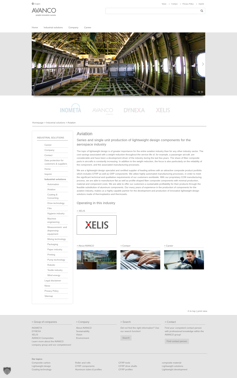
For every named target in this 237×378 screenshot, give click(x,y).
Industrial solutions (55, 122)
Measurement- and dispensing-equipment (57, 230)
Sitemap (48, 296)
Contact (48, 155)
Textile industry (55, 270)
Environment (82, 338)
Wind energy (53, 275)
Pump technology (56, 259)
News (47, 285)
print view (202, 311)
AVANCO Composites (43, 338)
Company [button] (73, 27)
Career (48, 145)
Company (49, 150)
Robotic (51, 265)
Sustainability (82, 331)
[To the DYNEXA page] (135, 106)
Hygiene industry (55, 213)
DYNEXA (36, 331)
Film (49, 208)
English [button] (37, 4)
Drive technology (55, 203)
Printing (51, 254)
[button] (7, 371)
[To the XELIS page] (166, 106)
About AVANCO (84, 328)
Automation (53, 184)
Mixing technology (56, 239)
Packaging (52, 244)
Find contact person (177, 341)
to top (192, 311)
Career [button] (87, 27)
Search (126, 338)
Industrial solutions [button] (53, 27)
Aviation (51, 189)
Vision (79, 334)
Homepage (38, 122)
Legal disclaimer (52, 280)
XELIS (35, 334)
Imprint (48, 174)
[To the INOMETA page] (71, 106)
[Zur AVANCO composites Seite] (103, 106)
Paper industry (54, 249)
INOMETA (37, 328)
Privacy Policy (51, 291)
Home (35, 27)
